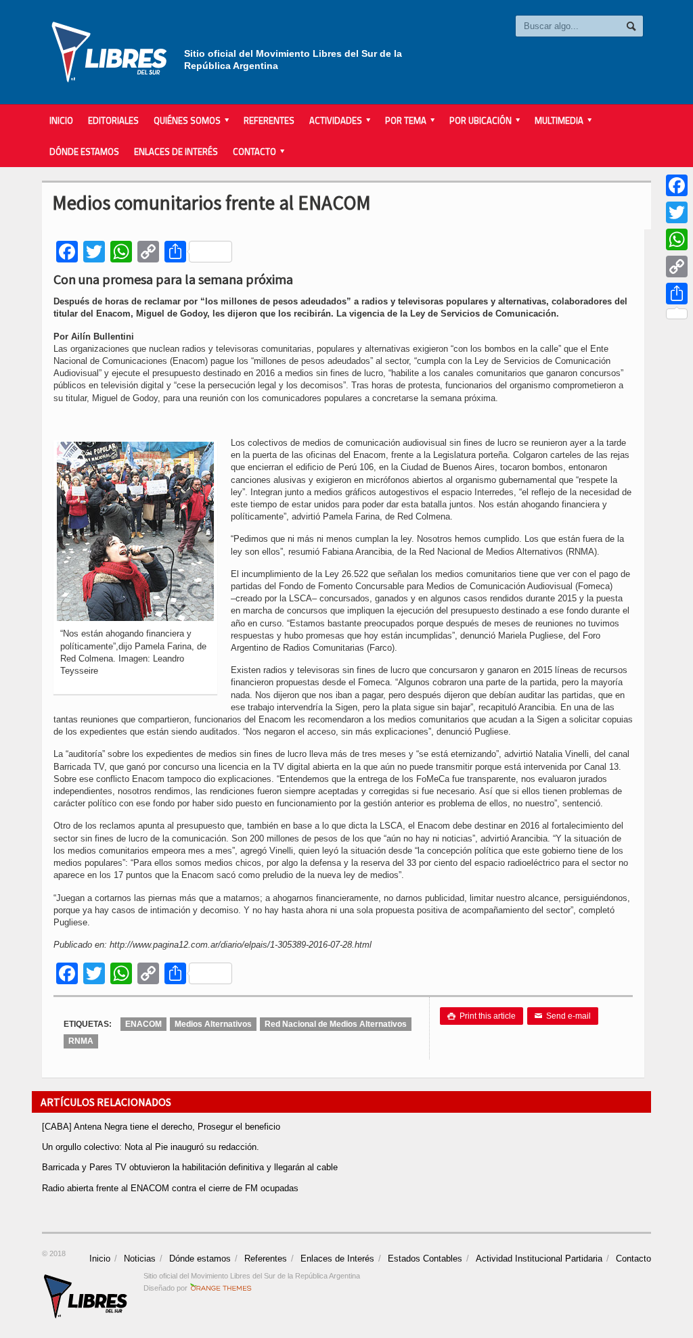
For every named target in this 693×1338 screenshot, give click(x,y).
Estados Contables (425, 1258)
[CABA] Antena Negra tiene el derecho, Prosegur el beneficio (161, 1127)
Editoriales (113, 120)
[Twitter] (676, 212)
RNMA (80, 1041)
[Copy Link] (676, 266)
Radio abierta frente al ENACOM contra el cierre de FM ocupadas (170, 1188)
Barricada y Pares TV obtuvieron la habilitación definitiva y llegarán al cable (190, 1167)
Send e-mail (563, 1016)
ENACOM (143, 1024)
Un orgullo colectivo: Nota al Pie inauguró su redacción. (150, 1147)
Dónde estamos (84, 151)
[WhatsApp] (676, 239)
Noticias (140, 1258)
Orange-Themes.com (220, 1288)
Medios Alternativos (213, 1024)
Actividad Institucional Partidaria (539, 1258)
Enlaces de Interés (176, 151)
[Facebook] (676, 185)
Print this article (481, 1016)
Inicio (61, 120)
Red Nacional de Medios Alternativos (336, 1024)
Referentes (269, 120)
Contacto (633, 1258)
